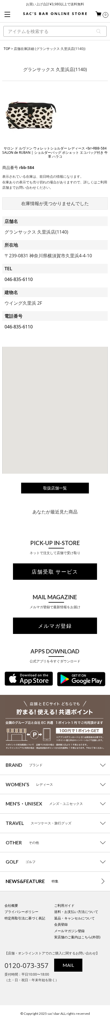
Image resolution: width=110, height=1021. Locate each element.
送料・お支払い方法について (76, 911)
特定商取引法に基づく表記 (25, 918)
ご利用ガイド (64, 905)
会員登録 (61, 924)
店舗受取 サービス (55, 571)
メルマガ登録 (55, 626)
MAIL (68, 965)
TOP (7, 48)
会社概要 (11, 905)
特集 (32, 881)
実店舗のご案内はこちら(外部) (77, 937)
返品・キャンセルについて (74, 918)
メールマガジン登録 (69, 930)
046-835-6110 (19, 279)
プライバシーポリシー (21, 911)
